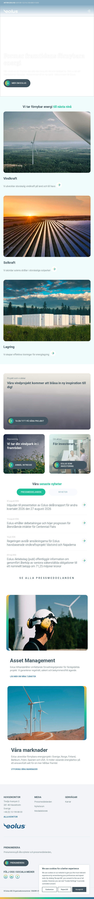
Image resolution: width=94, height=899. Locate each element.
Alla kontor (11, 817)
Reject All (64, 889)
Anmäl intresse (23, 465)
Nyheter (62, 492)
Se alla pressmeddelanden (47, 578)
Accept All (79, 889)
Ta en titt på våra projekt (29, 421)
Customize (49, 889)
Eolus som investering (67, 464)
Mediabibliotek (41, 811)
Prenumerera (17, 863)
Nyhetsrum (39, 806)
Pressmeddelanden (31, 492)
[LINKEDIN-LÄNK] (12, 877)
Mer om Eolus (19, 83)
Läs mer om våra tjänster (23, 676)
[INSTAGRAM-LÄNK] (6, 877)
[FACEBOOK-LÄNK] (17, 877)
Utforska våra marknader (24, 769)
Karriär (68, 802)
